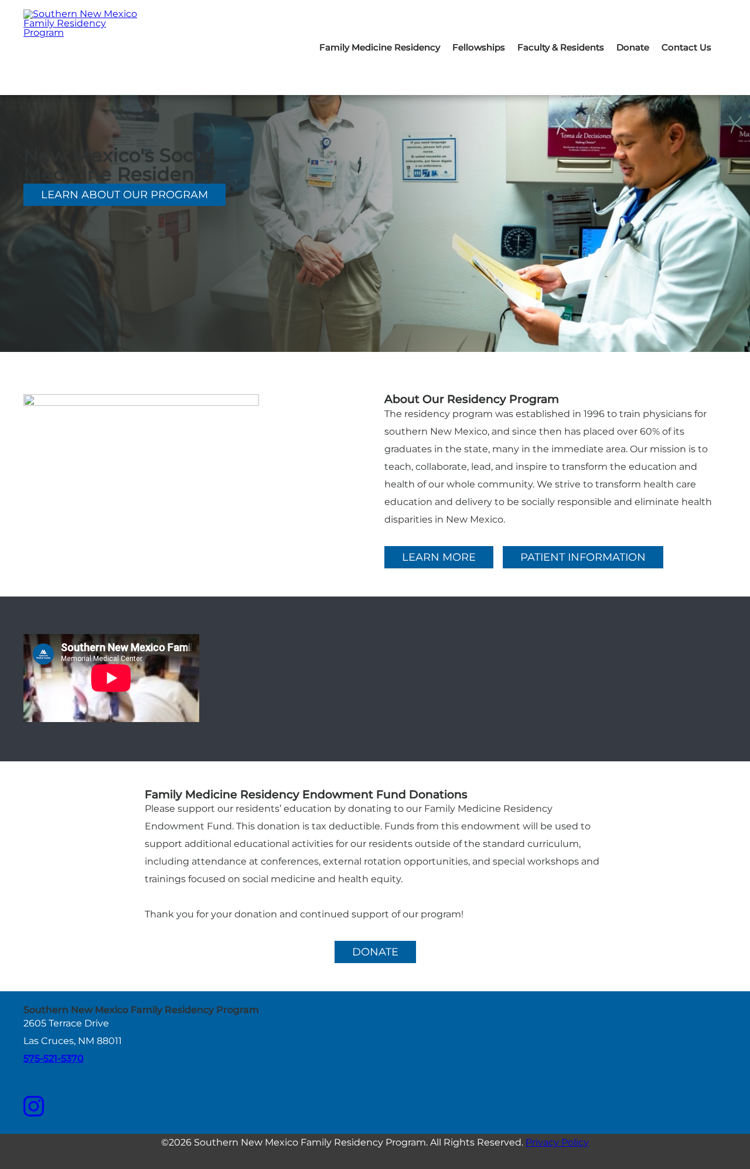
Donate (632, 47)
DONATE (375, 952)
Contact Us (686, 47)
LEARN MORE (439, 557)
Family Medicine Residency (379, 47)
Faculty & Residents (560, 47)
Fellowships (478, 47)
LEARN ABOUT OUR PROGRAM (124, 194)
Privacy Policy (557, 1142)
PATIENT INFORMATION (583, 557)
